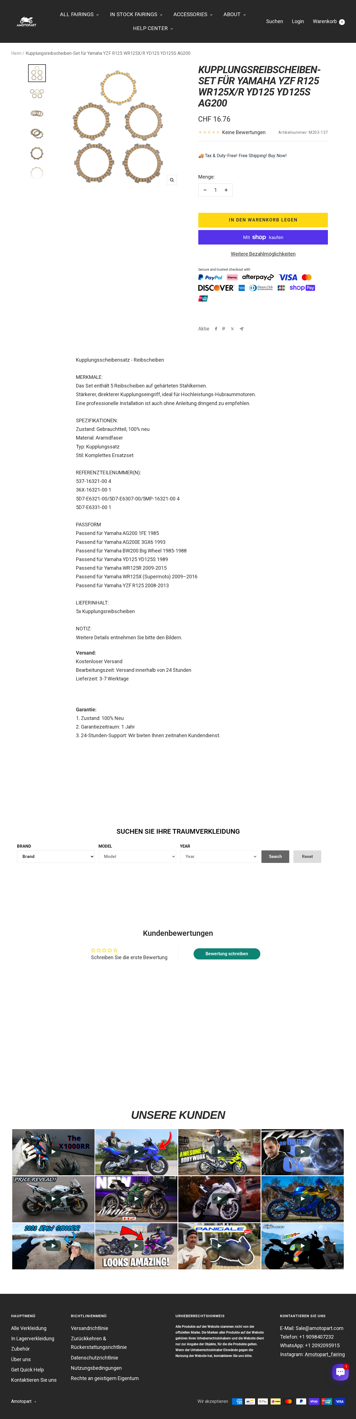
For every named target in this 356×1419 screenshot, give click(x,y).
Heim (16, 53)
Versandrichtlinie (89, 1328)
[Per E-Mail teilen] (241, 329)
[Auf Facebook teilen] (216, 329)
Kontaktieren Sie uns (34, 1380)
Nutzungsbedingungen (96, 1368)
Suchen (274, 21)
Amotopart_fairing (325, 1354)
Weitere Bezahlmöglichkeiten (263, 254)
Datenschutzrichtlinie (94, 1358)
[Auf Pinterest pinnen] (223, 329)
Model (105, 846)
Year (185, 846)
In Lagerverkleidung (32, 1338)
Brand (24, 846)
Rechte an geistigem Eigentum (105, 1378)
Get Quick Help (27, 1370)
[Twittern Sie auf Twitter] (232, 329)
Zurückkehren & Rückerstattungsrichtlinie (99, 1343)
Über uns (21, 1359)
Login (298, 21)
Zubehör (20, 1349)
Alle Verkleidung (28, 1328)
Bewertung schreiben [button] (227, 953)
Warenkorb (328, 21)
